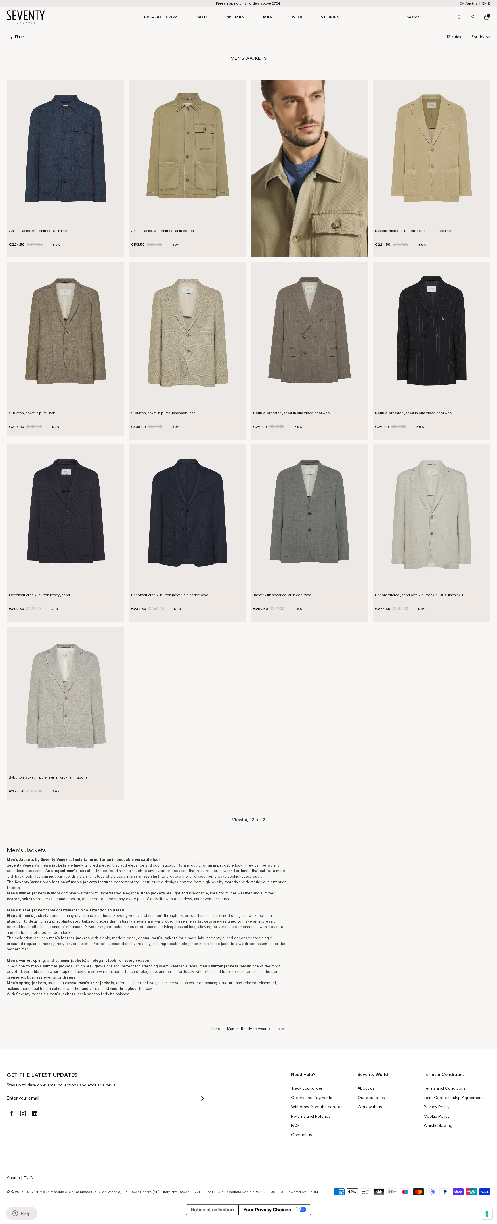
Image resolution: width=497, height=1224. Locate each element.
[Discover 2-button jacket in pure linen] (65, 335)
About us (366, 1088)
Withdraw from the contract (317, 1107)
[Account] (472, 17)
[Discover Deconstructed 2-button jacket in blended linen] (431, 153)
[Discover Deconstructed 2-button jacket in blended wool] (187, 517)
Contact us (301, 1135)
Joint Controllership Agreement (453, 1098)
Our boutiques (371, 1098)
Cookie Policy (437, 1116)
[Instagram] (23, 1113)
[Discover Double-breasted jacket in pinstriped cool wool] (309, 335)
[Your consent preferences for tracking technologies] (486, 1213)
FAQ (295, 1125)
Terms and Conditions (445, 1088)
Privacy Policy (437, 1107)
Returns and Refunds (310, 1116)
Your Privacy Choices (267, 1210)
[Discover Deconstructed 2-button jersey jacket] (65, 517)
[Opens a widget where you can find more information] (21, 1214)
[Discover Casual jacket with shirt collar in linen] (65, 153)
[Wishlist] (459, 17)
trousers (275, 927)
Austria (13, 1177)
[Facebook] (11, 1113)
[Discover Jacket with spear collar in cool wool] (309, 517)
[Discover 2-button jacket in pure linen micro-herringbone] (65, 700)
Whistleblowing (438, 1125)
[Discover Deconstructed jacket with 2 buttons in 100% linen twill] (431, 517)
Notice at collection (212, 1210)
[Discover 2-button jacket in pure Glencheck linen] (187, 335)
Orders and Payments (311, 1098)
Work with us (370, 1107)
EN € (486, 3)
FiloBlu (312, 1192)
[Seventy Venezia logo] (70, 17)
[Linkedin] (34, 1113)
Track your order (306, 1088)
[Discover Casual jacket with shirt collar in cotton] (187, 153)
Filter (19, 37)
